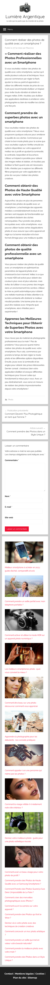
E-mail (8, 507)
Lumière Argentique (25, 16)
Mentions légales (24, 973)
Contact (8, 973)
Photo (10, 400)
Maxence (30, 48)
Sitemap (32, 977)
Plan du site (19, 977)
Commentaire (12, 460)
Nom (8, 496)
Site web (9, 517)
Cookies (39, 973)
